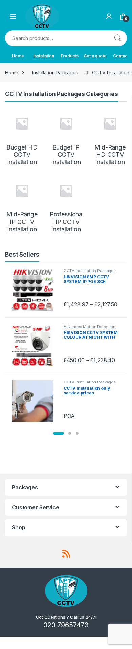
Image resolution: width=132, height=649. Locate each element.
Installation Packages (55, 72)
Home (18, 55)
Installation (43, 55)
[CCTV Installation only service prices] (35, 401)
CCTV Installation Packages (90, 270)
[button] (58, 433)
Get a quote (95, 55)
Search (117, 38)
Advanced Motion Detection (90, 326)
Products (70, 55)
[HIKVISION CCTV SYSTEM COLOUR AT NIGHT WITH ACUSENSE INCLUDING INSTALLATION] (35, 345)
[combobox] (56, 38)
